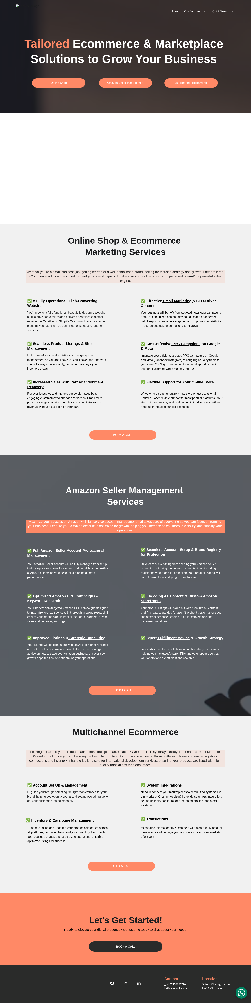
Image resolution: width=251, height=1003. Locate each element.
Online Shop (59, 82)
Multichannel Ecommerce (191, 82)
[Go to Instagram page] (127, 983)
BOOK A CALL (122, 434)
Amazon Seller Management (125, 82)
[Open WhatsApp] (241, 993)
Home (174, 11)
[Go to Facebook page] (114, 983)
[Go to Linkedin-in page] (139, 983)
